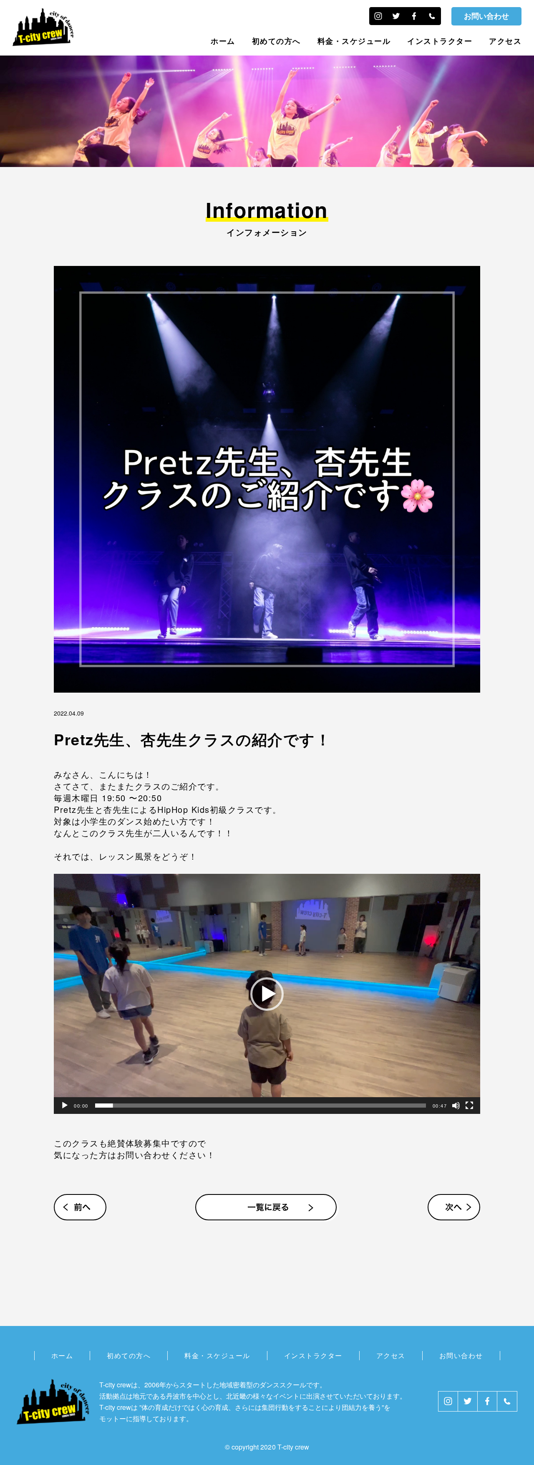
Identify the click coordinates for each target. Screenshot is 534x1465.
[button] (267, 994)
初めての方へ (276, 40)
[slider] (260, 1105)
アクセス (505, 40)
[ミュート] (456, 1105)
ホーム (223, 40)
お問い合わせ (486, 15)
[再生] (64, 1105)
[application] (267, 994)
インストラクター (439, 40)
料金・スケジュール (354, 40)
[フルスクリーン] (469, 1105)
